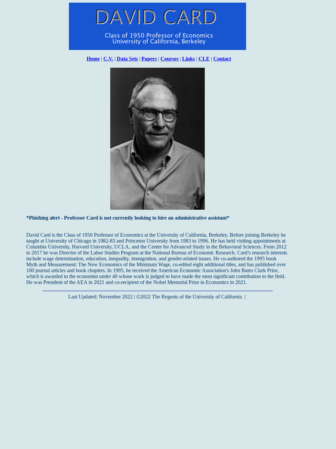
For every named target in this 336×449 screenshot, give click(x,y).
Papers (149, 58)
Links (188, 58)
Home (93, 58)
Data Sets (127, 58)
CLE (204, 58)
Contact (222, 58)
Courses (169, 58)
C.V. (108, 58)
